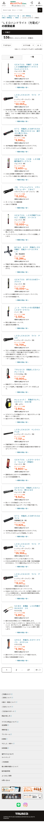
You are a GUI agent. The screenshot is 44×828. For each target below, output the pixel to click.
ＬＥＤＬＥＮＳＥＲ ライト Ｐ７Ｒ (27, 96)
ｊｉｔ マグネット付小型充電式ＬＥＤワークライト (27, 308)
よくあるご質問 (6, 776)
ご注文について (6, 707)
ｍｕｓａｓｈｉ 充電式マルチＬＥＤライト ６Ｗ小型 (27, 400)
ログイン (32, 3)
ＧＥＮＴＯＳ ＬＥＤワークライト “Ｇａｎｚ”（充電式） (27, 461)
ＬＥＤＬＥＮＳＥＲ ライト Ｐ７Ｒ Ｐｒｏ (27, 545)
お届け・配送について (9, 702)
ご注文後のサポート (8, 711)
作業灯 (17, 18)
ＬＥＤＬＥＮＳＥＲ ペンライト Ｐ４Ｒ (28, 430)
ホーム (4, 16)
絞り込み (7, 45)
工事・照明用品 (26, 16)
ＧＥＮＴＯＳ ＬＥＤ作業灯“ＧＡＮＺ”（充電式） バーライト (27, 216)
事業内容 (4, 730)
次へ (37, 670)
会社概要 (4, 725)
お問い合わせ (6, 780)
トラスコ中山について (9, 722)
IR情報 (4, 739)
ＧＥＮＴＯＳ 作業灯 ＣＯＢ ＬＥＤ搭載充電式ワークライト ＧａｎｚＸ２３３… (27, 66)
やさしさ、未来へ (7, 743)
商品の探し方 (6, 716)
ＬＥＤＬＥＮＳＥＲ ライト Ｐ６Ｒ (27, 575)
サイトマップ (6, 757)
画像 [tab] (11, 57)
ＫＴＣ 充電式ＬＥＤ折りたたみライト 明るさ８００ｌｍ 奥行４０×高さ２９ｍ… (27, 131)
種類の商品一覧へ (23, 87)
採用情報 (4, 748)
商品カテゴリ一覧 (14, 16)
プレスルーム (6, 734)
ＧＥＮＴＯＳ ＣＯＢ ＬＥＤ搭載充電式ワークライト (27, 160)
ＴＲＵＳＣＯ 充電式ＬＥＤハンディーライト (27, 370)
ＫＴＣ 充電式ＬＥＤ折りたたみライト (27, 517)
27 (28, 670)
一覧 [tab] (32, 57)
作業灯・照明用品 (7, 18)
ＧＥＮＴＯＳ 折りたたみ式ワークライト (27, 280)
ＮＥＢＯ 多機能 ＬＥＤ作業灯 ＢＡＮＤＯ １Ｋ (28, 607)
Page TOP (39, 686)
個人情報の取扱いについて (10, 766)
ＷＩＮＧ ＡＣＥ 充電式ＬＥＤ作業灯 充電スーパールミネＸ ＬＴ (27, 249)
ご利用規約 (5, 762)
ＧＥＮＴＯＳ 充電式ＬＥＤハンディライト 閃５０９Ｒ (27, 489)
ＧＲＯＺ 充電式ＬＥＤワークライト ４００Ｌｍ (27, 641)
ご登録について (6, 698)
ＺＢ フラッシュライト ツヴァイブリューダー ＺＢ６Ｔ (27, 188)
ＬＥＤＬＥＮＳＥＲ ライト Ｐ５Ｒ (27, 337)
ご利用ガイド (6, 694)
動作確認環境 (6, 771)
